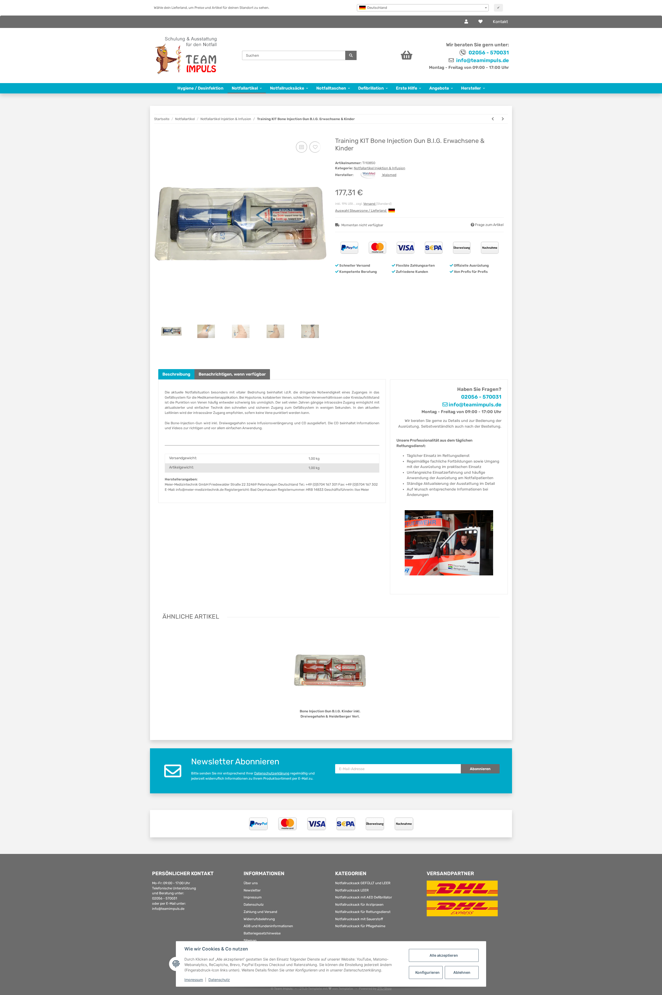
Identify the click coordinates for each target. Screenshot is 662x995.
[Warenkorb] (392, 55)
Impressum (253, 897)
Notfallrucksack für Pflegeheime (360, 926)
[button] (466, 22)
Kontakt (500, 21)
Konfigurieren (427, 972)
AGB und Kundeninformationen (268, 926)
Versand (369, 204)
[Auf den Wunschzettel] (315, 147)
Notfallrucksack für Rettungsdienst (362, 912)
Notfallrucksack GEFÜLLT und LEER (362, 883)
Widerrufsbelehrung (259, 919)
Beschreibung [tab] (176, 374)
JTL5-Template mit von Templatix (326, 988)
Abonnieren (480, 769)
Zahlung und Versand (260, 912)
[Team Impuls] (186, 55)
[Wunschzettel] (480, 22)
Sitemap (250, 940)
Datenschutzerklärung (271, 773)
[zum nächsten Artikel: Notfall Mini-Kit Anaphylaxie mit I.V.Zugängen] (503, 119)
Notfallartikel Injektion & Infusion (379, 168)
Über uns (251, 883)
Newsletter (252, 890)
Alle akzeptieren (444, 955)
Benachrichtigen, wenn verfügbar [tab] (232, 374)
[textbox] (422, 7)
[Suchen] (351, 55)
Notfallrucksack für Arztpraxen (359, 904)
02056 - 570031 (489, 52)
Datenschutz (254, 904)
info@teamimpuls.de (482, 60)
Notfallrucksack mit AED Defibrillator (363, 897)
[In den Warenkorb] (162, 134)
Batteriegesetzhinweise (262, 933)
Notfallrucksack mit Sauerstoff (359, 919)
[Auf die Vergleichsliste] (301, 147)
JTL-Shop (384, 988)
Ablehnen (461, 972)
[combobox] (423, 7)
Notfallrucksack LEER (352, 890)
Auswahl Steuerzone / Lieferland (361, 211)
